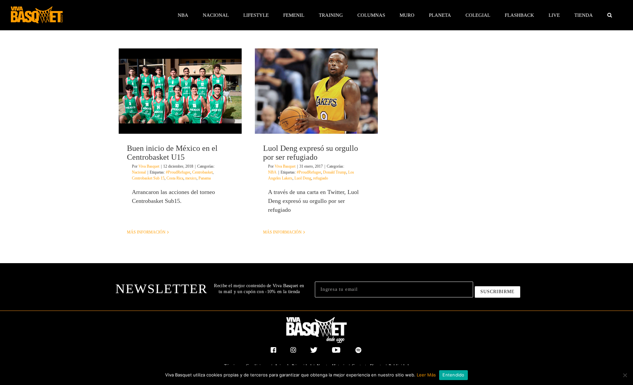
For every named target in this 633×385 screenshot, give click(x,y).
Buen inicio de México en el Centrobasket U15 (172, 152)
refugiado (320, 178)
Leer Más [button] (426, 374)
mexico (190, 178)
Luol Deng (302, 178)
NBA (272, 172)
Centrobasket (202, 172)
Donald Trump (334, 172)
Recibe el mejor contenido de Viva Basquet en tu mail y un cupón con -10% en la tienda (259, 288)
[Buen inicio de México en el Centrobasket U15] (180, 91)
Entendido (453, 374)
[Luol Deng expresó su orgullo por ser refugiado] (316, 91)
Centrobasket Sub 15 (148, 178)
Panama (204, 178)
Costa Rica (174, 178)
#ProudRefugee (178, 172)
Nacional (139, 172)
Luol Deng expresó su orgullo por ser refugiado (310, 152)
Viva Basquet (148, 166)
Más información (146, 232)
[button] (609, 15)
